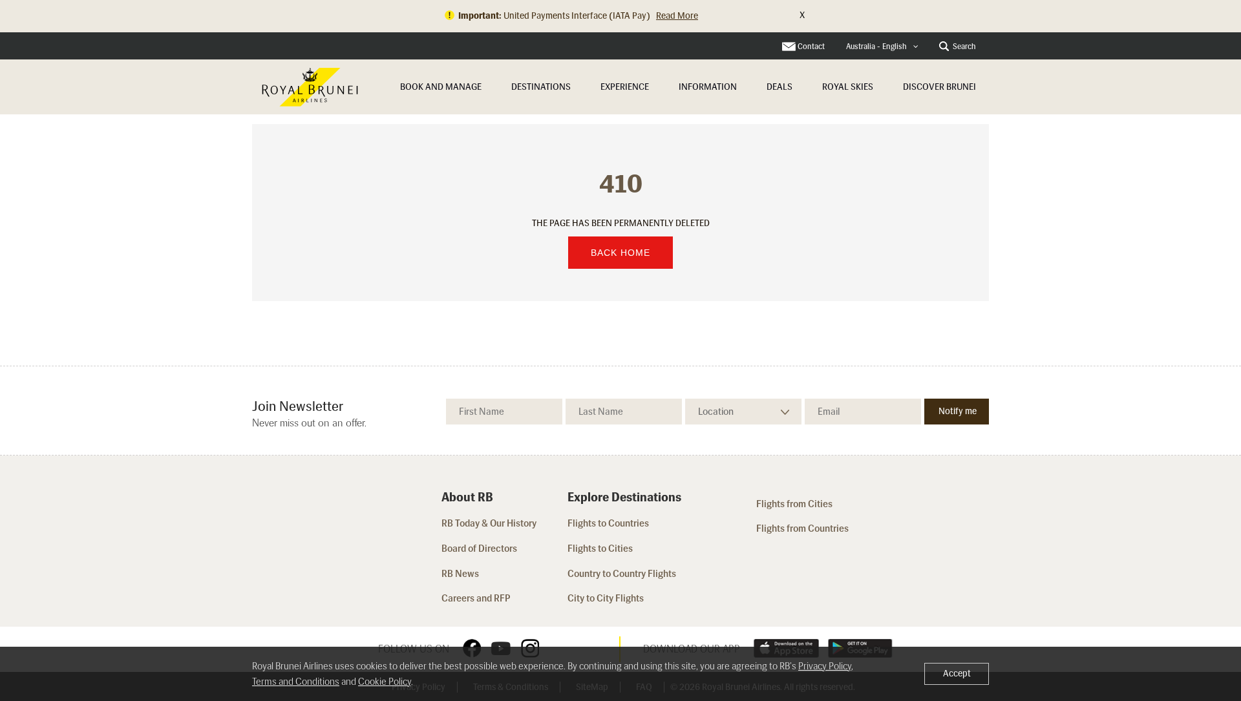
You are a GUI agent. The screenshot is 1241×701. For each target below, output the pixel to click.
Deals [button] (779, 86)
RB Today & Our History (488, 523)
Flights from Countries (802, 528)
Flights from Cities (794, 504)
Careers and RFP (476, 598)
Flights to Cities (600, 548)
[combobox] (882, 46)
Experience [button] (624, 86)
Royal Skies (847, 86)
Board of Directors (479, 548)
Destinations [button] (541, 86)
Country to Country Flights (622, 574)
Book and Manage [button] (441, 86)
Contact (811, 46)
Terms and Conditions (295, 681)
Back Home (620, 252)
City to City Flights (606, 598)
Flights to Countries (608, 523)
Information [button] (708, 86)
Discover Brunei (939, 86)
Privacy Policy (824, 666)
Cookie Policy (384, 681)
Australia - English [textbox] (876, 46)
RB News (460, 574)
